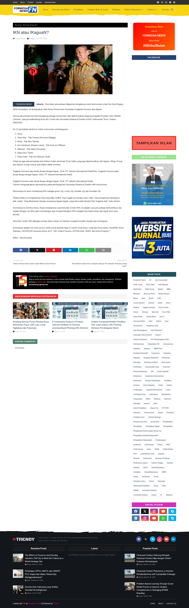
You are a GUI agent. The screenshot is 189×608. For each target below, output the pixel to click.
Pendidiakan (168, 422)
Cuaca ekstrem (139, 303)
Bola (143, 298)
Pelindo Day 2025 (140, 422)
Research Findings (162, 458)
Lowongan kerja (139, 394)
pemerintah (155, 422)
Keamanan (156, 353)
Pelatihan (170, 413)
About (22, 2)
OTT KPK (165, 408)
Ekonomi (155, 312)
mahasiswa (153, 394)
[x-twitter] (162, 2)
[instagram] (166, 2)
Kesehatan (137, 367)
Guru (167, 321)
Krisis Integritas (149, 385)
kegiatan (136, 358)
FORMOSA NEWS (24, 104)
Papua (160, 413)
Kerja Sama (165, 362)
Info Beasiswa (138, 344)
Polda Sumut (138, 449)
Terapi (155, 486)
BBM (168, 289)
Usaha (153, 495)
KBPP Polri (158, 349)
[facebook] (158, 2)
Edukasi (145, 312)
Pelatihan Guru (139, 417)
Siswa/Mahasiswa (151, 472)
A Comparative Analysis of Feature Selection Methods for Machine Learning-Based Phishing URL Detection (70, 324)
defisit (160, 303)
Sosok (156, 477)
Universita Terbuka (149, 490)
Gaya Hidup (137, 317)
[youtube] (163, 511)
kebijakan (167, 353)
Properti (136, 458)
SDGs (145, 467)
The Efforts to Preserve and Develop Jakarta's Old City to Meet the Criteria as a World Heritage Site (44, 558)
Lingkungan (137, 390)
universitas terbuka (140, 495)
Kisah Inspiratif (162, 371)
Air (150, 280)
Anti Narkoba (163, 285)
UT (161, 495)
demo (168, 303)
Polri (135, 454)
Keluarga (136, 362)
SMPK (164, 472)
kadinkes (136, 349)
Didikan (136, 307)
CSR (159, 298)
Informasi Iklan (50, 2)
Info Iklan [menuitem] (166, 9)
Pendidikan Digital (153, 426)
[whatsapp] (163, 518)
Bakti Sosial (149, 289)
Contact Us (171, 603)
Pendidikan (137, 426)
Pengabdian (168, 426)
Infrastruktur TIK (153, 344)
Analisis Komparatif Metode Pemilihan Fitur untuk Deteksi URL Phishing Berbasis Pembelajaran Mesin (108, 324)
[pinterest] (170, 2)
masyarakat (137, 399)
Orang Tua (154, 408)
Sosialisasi (146, 477)
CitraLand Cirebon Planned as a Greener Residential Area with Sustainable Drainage (156, 572)
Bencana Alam (149, 294)
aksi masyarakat (161, 280)
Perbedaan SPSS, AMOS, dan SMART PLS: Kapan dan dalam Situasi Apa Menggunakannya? (42, 574)
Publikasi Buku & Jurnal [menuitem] (97, 9)
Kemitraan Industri (151, 362)
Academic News (139, 280)
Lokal (168, 390)
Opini (155, 403)
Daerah (151, 303)
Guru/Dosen (138, 326)
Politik (157, 449)
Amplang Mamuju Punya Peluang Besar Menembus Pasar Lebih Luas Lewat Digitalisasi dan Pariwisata (31, 324)
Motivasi (157, 399)
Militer (148, 399)
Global (158, 321)
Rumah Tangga (157, 463)
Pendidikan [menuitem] (78, 9)
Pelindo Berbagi (154, 417)
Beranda (18, 25)
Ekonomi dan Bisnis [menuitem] (60, 9)
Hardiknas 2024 (152, 326)
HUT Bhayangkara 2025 (160, 339)
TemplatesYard (34, 603)
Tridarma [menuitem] (151, 9)
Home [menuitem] (45, 9)
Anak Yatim (150, 285)
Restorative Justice (140, 463)
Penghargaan (161, 440)
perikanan (137, 445)
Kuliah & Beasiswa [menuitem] (132, 9)
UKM (164, 486)
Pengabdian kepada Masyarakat (145, 435)
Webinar (169, 495)
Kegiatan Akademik (151, 358)
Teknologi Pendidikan (141, 486)
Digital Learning (149, 307)
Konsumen (137, 381)
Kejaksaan (166, 358)
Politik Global (168, 449)
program (161, 454)
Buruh (151, 298)
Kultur (161, 385)
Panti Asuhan (149, 413)
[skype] (174, 2)
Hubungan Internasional (142, 335)
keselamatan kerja (152, 367)
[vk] (136, 518)
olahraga (136, 403)
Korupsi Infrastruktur (152, 381)
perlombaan (149, 445)
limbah (169, 385)
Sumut (151, 481)
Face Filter (166, 312)
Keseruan (166, 367)
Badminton (137, 289)
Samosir (170, 463)
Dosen (135, 312)
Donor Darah (164, 307)
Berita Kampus (163, 294)
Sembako (137, 472)
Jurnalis (39, 2)
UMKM (135, 490)
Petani (160, 445)
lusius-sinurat (20, 38)
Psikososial (147, 458)
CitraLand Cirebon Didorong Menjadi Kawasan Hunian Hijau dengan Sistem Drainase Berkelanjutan (154, 558)
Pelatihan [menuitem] (116, 9)
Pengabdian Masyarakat (142, 440)
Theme (56, 603)
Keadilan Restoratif (140, 353)
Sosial (135, 477)
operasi (147, 403)
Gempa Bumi (151, 317)
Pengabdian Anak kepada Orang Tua (147, 431)
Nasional (167, 399)
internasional (168, 344)
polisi (149, 449)
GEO (150, 321)
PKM (168, 445)
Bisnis (135, 298)
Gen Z (162, 317)
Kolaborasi (137, 376)
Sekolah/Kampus (157, 467)
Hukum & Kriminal (140, 339)
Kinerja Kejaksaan (140, 371)
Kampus (147, 349)
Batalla (160, 289)
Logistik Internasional (154, 390)
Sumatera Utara (139, 481)
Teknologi (161, 481)
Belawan (136, 294)
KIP (152, 371)
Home (15, 2)
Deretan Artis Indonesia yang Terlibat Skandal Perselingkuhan (41, 588)
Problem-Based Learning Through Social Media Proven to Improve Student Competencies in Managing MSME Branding (155, 588)
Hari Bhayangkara (140, 330)
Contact (30, 2)
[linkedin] (173, 539)
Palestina (136, 413)
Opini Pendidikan (139, 408)
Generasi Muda (139, 321)
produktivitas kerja (147, 454)
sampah (136, 467)
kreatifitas (167, 381)
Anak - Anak (137, 285)
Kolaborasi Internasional (154, 376)
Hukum (158, 335)
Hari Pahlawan (156, 330)
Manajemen (166, 394)
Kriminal (136, 385)
